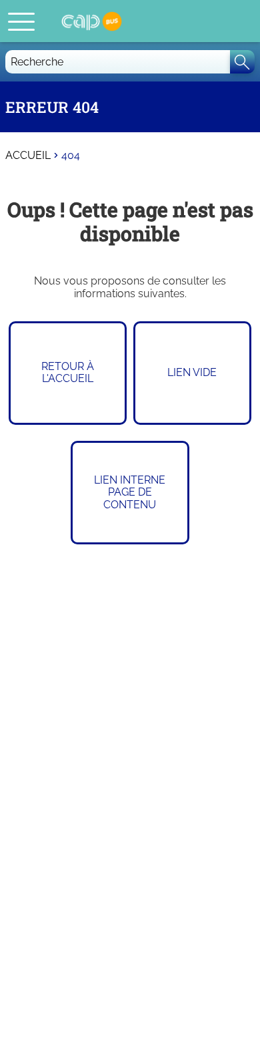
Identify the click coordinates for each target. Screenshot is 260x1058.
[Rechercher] (242, 61)
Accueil (28, 156)
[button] (21, 21)
